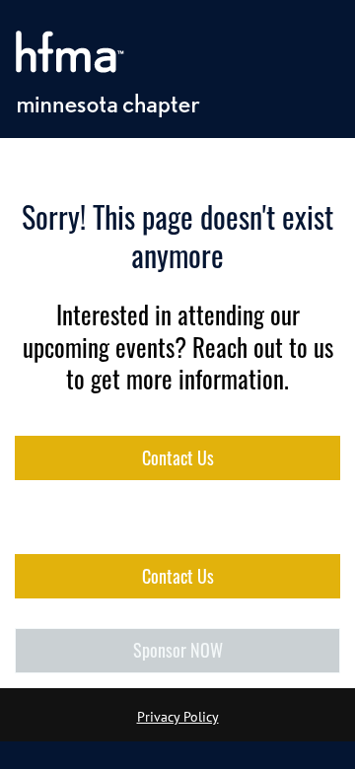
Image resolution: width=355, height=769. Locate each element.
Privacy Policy (178, 717)
